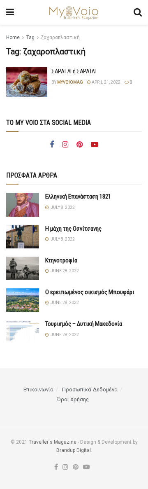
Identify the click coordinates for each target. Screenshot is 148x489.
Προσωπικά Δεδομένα (90, 389)
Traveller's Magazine (52, 442)
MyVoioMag (70, 82)
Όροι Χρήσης (73, 399)
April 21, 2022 (105, 82)
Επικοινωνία (38, 389)
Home (13, 37)
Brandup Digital (73, 450)
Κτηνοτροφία (61, 260)
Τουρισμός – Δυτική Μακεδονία (83, 324)
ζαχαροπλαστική (60, 37)
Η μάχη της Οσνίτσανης (73, 228)
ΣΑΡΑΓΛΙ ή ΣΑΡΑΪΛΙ (73, 71)
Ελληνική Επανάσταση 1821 (78, 196)
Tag (30, 37)
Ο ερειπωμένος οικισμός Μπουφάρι (89, 292)
